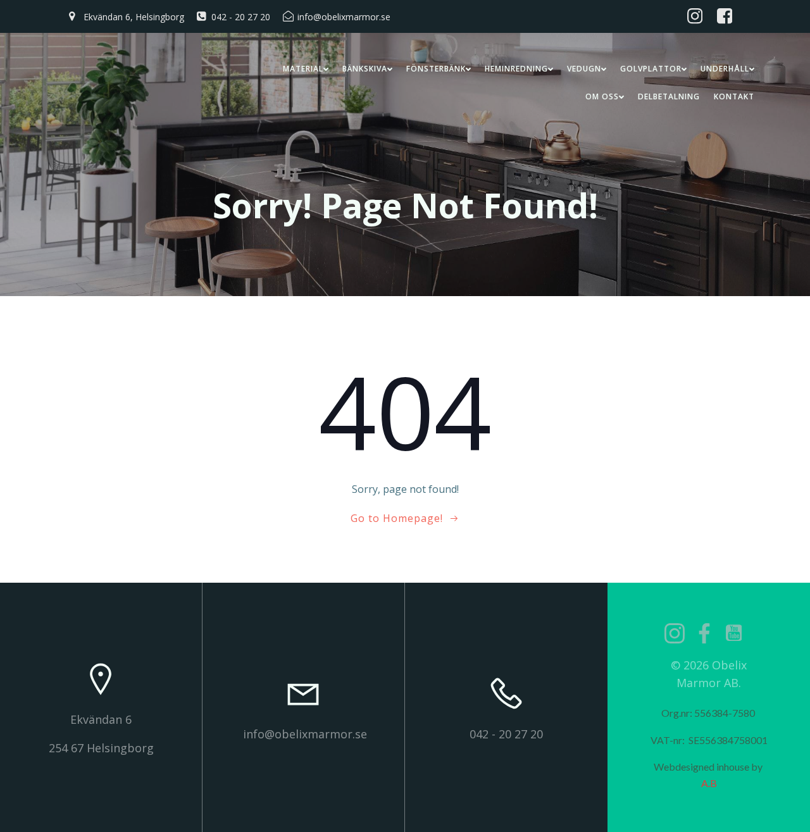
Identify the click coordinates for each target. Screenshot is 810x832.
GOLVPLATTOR (651, 68)
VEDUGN (584, 68)
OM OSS (602, 96)
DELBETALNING (669, 96)
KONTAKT (734, 96)
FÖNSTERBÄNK (436, 68)
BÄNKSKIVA (364, 68)
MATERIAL (303, 68)
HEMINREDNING (516, 68)
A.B (709, 783)
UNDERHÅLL (725, 68)
